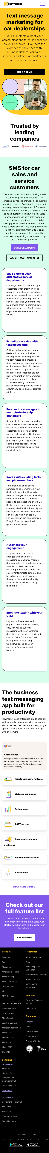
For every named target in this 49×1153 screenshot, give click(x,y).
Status (36, 1139)
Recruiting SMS (9, 1121)
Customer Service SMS (12, 1102)
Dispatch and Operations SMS (9, 1079)
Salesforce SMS (9, 1008)
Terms (3, 1139)
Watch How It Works (23, 257)
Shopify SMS (7, 1018)
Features (6, 957)
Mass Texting (8, 976)
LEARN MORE (24, 937)
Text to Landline (33, 979)
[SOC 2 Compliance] (36, 1049)
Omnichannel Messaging (31, 985)
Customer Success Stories (34, 1002)
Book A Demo (24, 72)
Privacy (11, 1139)
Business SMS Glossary (36, 974)
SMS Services (8, 996)
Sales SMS (6, 1111)
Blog (28, 962)
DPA (29, 1139)
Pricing (5, 962)
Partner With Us (33, 1041)
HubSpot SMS (8, 1013)
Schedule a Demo (24, 247)
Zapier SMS (7, 1042)
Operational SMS (9, 1116)
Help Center (31, 1008)
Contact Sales (32, 1031)
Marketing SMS (9, 1107)
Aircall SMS (7, 1047)
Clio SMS (6, 1052)
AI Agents (6, 967)
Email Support (32, 1036)
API (3, 991)
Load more (7, 1090)
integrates (23, 621)
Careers (29, 1022)
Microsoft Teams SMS (11, 1028)
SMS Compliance (9, 981)
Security (21, 1139)
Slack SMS (7, 1032)
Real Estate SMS (9, 1086)
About (28, 1026)
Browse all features (23, 886)
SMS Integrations (11, 1003)
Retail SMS (7, 1068)
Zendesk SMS (8, 1037)
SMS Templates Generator (33, 968)
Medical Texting (9, 1073)
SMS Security (8, 986)
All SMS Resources (34, 957)
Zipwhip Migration (10, 1023)
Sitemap (45, 1139)
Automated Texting (10, 972)
